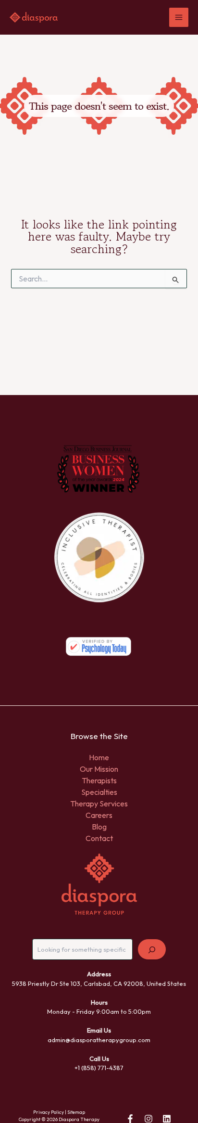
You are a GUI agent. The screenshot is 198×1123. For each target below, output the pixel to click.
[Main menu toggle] (179, 17)
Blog (99, 826)
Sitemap (76, 1112)
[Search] (151, 949)
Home (99, 757)
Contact (99, 838)
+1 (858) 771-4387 (99, 1068)
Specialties (99, 792)
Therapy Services (99, 803)
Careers (99, 815)
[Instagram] (148, 1118)
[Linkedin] (166, 1118)
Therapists (99, 780)
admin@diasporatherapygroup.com (99, 1040)
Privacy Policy (48, 1112)
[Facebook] (130, 1118)
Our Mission (99, 769)
